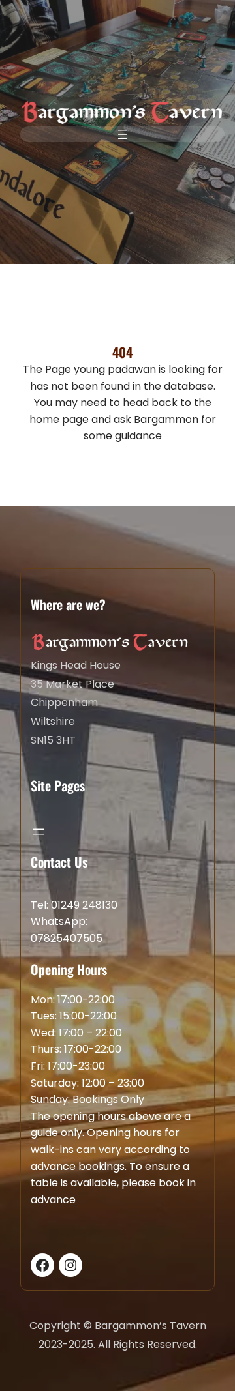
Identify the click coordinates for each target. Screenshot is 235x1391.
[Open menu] (123, 134)
